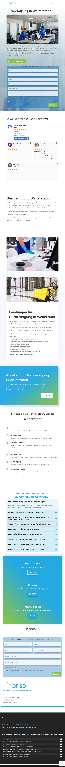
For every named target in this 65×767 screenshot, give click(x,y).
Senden (53, 105)
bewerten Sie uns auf (20, 138)
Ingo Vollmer (43, 144)
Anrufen (32, 572)
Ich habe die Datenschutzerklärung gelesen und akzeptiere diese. (28, 101)
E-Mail (32, 615)
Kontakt (32, 594)
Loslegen (47, 396)
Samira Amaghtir (17, 144)
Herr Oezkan (16, 164)
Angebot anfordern (16, 61)
